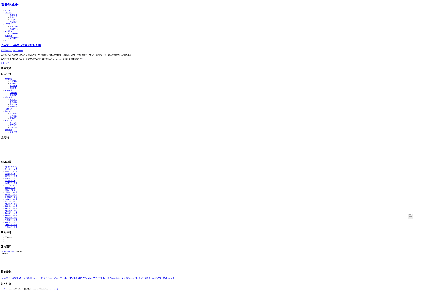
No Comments (18, 51)
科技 (123, 278)
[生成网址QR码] (411, 216)
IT (9, 278)
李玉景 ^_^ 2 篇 (11, 176)
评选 (156, 278)
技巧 (71, 278)
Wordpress (4, 289)
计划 (148, 278)
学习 (47, 278)
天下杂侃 (13, 125)
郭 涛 (3, 51)
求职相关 (13, 118)
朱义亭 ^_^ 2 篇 (11, 185)
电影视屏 (13, 83)
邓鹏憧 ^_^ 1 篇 (11, 192)
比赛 (90, 278)
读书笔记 (13, 86)
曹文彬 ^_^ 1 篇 (11, 202)
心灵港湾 (8, 90)
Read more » (86, 59)
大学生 (38, 278)
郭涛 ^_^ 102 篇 (11, 167)
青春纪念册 (10, 5)
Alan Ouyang (53, 289)
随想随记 (13, 95)
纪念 (133, 278)
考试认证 (13, 107)
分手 (2, 63)
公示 (27, 278)
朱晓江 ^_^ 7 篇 (11, 171)
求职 (107, 278)
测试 (114, 278)
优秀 (15, 278)
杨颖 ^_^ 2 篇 (10, 190)
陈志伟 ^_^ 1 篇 (11, 215)
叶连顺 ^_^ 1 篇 (11, 211)
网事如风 (8, 130)
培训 (34, 278)
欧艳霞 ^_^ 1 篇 (11, 218)
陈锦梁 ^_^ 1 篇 (11, 206)
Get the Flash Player (8, 251)
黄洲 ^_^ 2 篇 (10, 181)
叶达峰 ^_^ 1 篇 (11, 204)
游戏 (117, 278)
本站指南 (13, 104)
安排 (53, 278)
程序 (127, 278)
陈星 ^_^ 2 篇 (10, 188)
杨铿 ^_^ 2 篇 (10, 178)
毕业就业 (8, 111)
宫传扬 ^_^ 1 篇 (11, 199)
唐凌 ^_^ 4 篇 (10, 174)
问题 (169, 278)
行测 (144, 278)
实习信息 (13, 114)
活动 (111, 278)
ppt (12, 278)
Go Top (60, 289)
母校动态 (8, 109)
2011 (6, 278)
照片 (120, 278)
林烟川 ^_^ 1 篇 (11, 225)
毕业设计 (102, 278)
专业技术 (13, 100)
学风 (50, 278)
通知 (165, 277)
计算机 (152, 278)
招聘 (79, 277)
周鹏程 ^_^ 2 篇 (11, 183)
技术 (75, 278)
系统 (130, 278)
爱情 (7, 63)
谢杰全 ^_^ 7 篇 (11, 169)
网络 (137, 278)
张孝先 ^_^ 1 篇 (11, 227)
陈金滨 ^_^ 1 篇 (11, 208)
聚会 (140, 278)
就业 (62, 278)
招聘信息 (13, 116)
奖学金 (43, 278)
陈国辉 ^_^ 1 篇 (11, 195)
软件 (160, 278)
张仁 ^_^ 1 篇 (10, 222)
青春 (172, 278)
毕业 (96, 277)
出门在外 (13, 123)
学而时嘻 (8, 79)
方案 (84, 278)
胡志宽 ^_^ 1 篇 (11, 197)
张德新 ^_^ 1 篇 (11, 220)
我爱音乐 (13, 81)
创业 (30, 278)
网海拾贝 (13, 132)
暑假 (87, 278)
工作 (66, 278)
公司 (23, 278)
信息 (19, 278)
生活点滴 (8, 120)
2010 (2, 278)
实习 (57, 278)
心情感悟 (13, 93)
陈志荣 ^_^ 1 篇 (11, 213)
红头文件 (13, 127)
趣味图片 (8, 51)
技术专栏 (8, 97)
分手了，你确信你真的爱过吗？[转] (21, 45)
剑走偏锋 (13, 102)
